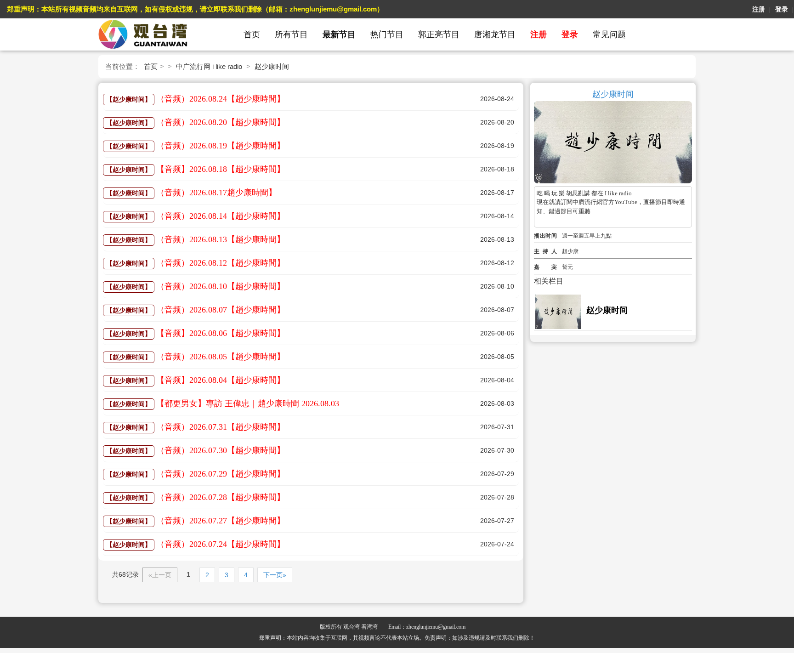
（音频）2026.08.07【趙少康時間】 (220, 309)
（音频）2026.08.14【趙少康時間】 (220, 216)
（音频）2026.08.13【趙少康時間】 (220, 239)
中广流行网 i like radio (209, 66)
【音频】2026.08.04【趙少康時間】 (220, 380)
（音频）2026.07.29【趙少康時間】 (220, 473)
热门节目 (386, 34)
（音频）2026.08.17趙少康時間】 (216, 192)
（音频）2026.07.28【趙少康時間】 (220, 497)
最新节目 (339, 34)
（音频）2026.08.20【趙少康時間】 (220, 122)
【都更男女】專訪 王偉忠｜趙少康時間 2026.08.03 (247, 403)
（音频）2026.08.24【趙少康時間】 (220, 98)
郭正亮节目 (438, 34)
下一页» (274, 575)
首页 (252, 34)
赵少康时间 (272, 66)
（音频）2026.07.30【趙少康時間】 (220, 450)
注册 (758, 9)
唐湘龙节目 (495, 34)
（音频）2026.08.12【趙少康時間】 (220, 262)
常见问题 (609, 34)
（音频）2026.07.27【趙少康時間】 (220, 520)
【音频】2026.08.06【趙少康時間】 (220, 333)
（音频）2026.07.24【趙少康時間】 (220, 544)
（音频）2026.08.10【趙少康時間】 (220, 286)
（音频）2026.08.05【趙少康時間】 (220, 356)
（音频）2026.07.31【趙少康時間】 (220, 427)
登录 (781, 9)
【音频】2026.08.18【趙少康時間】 (220, 169)
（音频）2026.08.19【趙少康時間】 (220, 145)
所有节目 (291, 34)
